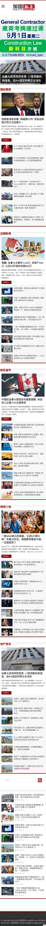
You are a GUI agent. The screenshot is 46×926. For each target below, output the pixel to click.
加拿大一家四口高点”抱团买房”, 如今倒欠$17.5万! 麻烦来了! (29, 846)
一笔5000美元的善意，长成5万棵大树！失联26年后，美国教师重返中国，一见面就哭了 (22, 539)
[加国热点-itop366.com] (23, 6)
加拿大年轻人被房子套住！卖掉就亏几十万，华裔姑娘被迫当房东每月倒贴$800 (28, 710)
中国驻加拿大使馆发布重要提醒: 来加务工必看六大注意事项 (29, 806)
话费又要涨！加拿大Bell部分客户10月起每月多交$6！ (29, 826)
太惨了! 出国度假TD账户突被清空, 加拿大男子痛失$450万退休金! (29, 836)
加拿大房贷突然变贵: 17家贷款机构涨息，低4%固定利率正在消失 (29, 796)
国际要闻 (5, 89)
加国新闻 (5, 233)
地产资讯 (5, 644)
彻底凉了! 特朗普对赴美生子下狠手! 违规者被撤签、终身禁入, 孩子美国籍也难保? (29, 219)
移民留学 (5, 370)
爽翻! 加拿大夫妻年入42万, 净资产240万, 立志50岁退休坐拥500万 (29, 816)
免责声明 (14, 923)
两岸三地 (5, 506)
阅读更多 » (6, 140)
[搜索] (40, 780)
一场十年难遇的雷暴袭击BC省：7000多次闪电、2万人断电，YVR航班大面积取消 (29, 329)
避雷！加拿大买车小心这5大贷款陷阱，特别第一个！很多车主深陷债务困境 (29, 857)
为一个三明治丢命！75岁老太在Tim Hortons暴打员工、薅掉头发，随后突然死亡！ (29, 184)
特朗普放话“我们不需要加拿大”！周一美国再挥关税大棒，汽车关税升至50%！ (29, 879)
